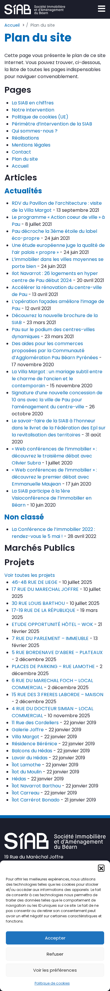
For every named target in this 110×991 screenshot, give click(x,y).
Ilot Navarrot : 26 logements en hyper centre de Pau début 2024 (55, 277)
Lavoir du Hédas (30, 757)
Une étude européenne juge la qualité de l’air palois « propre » (58, 249)
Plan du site (25, 159)
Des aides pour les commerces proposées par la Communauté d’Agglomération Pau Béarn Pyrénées (55, 350)
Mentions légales (31, 145)
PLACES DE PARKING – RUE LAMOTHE (53, 666)
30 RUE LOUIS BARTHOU (38, 603)
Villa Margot (25, 736)
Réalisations (25, 138)
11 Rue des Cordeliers (35, 722)
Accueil (20, 166)
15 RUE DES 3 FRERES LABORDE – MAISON (57, 694)
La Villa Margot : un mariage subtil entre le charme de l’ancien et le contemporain (57, 378)
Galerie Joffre (28, 729)
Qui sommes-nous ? (34, 131)
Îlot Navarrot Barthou (36, 785)
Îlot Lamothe (26, 764)
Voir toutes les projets (29, 575)
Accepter (55, 938)
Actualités (23, 191)
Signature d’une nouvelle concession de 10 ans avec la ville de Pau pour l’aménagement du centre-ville (57, 399)
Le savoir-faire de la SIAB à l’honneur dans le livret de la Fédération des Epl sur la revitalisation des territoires (59, 427)
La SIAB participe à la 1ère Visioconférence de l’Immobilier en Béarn (52, 498)
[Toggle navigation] (102, 8)
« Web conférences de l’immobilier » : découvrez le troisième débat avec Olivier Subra (54, 455)
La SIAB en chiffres (33, 102)
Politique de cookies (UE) (40, 116)
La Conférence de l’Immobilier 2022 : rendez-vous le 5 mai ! (53, 533)
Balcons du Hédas (32, 750)
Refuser (55, 954)
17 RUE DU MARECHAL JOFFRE (45, 589)
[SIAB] (34, 9)
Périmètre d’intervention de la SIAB (52, 124)
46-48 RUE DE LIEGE (34, 582)
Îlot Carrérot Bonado (36, 799)
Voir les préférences (55, 970)
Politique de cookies (52, 983)
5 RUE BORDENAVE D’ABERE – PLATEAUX (57, 652)
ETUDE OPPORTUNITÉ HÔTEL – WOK (52, 624)
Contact (21, 152)
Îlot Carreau (25, 792)
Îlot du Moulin (27, 771)
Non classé (24, 517)
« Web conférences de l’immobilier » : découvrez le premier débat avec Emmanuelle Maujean (54, 477)
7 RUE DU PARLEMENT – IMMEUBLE (50, 638)
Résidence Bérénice (34, 743)
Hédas (19, 778)
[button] (101, 868)
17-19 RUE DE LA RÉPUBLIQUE (43, 610)
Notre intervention (33, 109)
